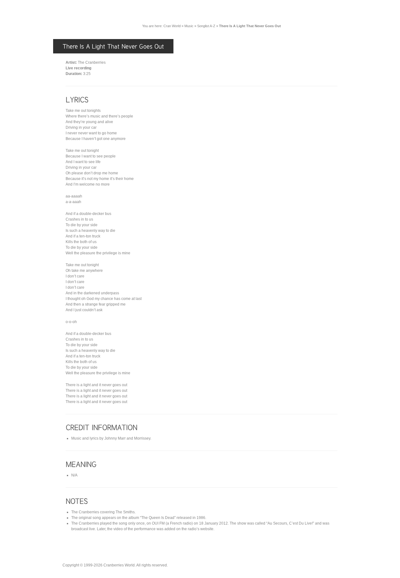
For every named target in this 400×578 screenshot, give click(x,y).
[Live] (225, 12)
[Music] (200, 12)
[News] (173, 12)
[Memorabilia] (300, 12)
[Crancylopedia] (259, 12)
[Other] (333, 12)
